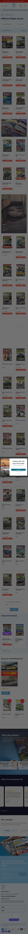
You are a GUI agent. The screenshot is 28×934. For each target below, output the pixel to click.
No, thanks (18, 473)
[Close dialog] (26, 459)
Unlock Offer (18, 469)
